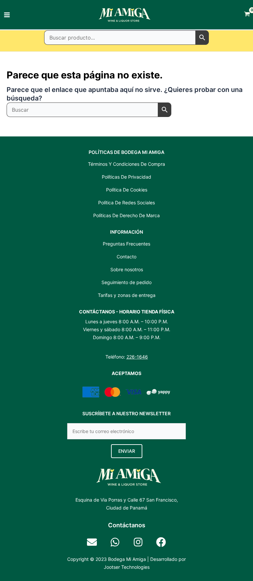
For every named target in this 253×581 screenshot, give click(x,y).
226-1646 (137, 357)
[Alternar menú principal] (7, 15)
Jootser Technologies (127, 567)
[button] (126, 451)
